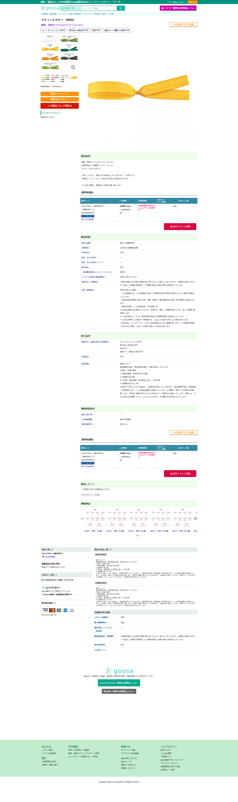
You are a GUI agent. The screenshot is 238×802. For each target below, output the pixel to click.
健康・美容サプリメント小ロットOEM (83, 753)
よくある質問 (166, 753)
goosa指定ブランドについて (172, 760)
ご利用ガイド (166, 757)
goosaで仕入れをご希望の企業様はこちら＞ (119, 683)
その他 (110, 14)
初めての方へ (166, 750)
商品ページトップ (59, 94)
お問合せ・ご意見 (168, 770)
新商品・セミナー (128, 768)
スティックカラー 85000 (57, 19)
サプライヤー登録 (128, 750)
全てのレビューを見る (91, 495)
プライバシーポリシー (169, 763)
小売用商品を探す (49, 761)
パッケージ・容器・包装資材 (70, 14)
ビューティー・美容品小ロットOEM (83, 757)
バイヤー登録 (47, 750)
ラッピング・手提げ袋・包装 (94, 14)
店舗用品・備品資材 (49, 14)
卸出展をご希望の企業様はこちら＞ (119, 691)
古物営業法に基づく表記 (170, 766)
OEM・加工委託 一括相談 (78, 750)
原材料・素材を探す (50, 765)
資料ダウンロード (59, 99)
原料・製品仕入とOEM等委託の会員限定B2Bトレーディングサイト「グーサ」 (81, 2)
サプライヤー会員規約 (130, 753)
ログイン (192, 2)
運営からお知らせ (128, 765)
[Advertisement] (119, 718)
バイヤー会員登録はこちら (179, 8)
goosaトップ (126, 761)
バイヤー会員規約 (49, 753)
